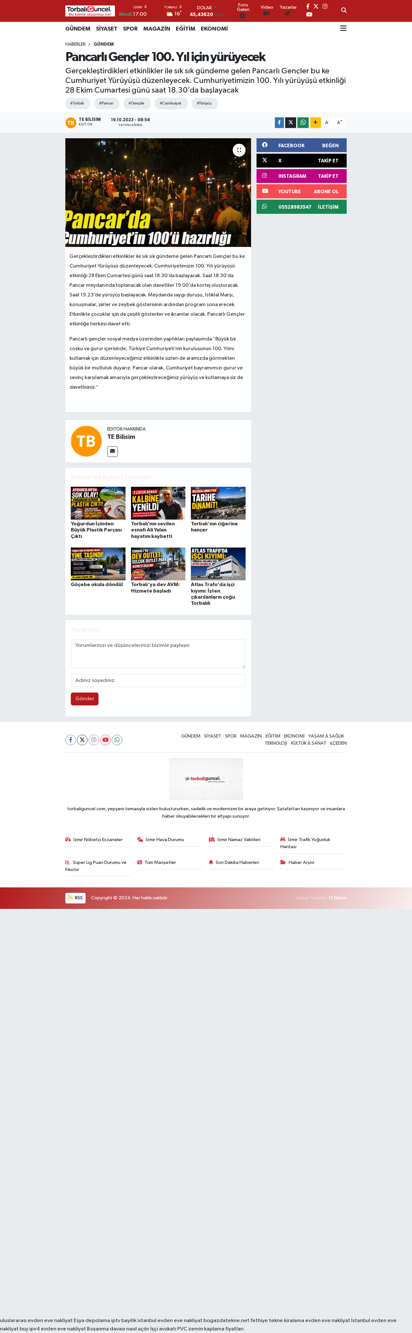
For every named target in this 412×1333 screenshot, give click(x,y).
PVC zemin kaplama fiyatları (210, 1329)
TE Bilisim (121, 437)
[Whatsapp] (117, 740)
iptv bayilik (123, 1320)
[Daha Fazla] (315, 122)
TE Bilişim (337, 897)
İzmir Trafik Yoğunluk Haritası (305, 843)
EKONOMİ (214, 29)
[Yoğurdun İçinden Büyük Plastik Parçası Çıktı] (98, 503)
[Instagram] (94, 740)
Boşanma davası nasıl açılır (118, 1329)
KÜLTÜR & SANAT (308, 743)
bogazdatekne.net (226, 1320)
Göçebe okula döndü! (97, 584)
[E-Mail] (112, 451)
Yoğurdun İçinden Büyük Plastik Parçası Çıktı (96, 530)
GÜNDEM (77, 29)
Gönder (84, 699)
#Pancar (106, 103)
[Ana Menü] (343, 29)
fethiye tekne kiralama (277, 1320)
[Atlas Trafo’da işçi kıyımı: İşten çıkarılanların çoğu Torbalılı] (218, 564)
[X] (82, 740)
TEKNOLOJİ (276, 743)
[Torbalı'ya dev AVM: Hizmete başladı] (158, 564)
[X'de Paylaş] (290, 122)
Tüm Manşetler (160, 862)
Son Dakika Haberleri (237, 862)
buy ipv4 (30, 1329)
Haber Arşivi (301, 862)
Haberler (75, 44)
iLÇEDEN (338, 743)
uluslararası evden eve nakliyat (36, 1320)
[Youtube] (105, 740)
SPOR (130, 29)
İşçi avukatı (163, 1329)
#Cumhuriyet (170, 103)
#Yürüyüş (204, 103)
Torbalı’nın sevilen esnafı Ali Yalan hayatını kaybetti (153, 530)
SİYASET (106, 29)
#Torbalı (77, 103)
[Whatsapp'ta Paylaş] (303, 122)
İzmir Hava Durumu (165, 839)
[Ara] (344, 11)
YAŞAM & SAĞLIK (326, 736)
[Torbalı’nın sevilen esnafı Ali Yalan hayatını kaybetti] (158, 503)
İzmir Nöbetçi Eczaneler (98, 839)
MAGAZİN (156, 29)
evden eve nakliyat (327, 1320)
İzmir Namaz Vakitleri (239, 839)
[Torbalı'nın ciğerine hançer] (218, 503)
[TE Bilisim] (86, 441)
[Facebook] (70, 740)
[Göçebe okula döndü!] (98, 564)
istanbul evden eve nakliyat (169, 1320)
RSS (78, 897)
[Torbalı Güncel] (90, 11)
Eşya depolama (92, 1320)
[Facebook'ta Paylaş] (279, 122)
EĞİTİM (185, 29)
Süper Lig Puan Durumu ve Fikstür (96, 866)
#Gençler (136, 103)
